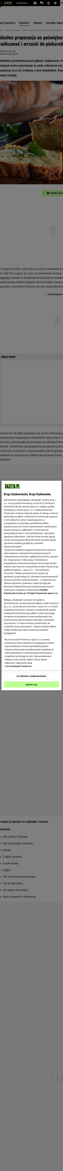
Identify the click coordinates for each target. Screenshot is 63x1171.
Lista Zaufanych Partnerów (18, 666)
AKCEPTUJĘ (31, 684)
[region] (31, 585)
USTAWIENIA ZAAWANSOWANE (31, 676)
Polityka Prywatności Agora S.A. (42, 593)
